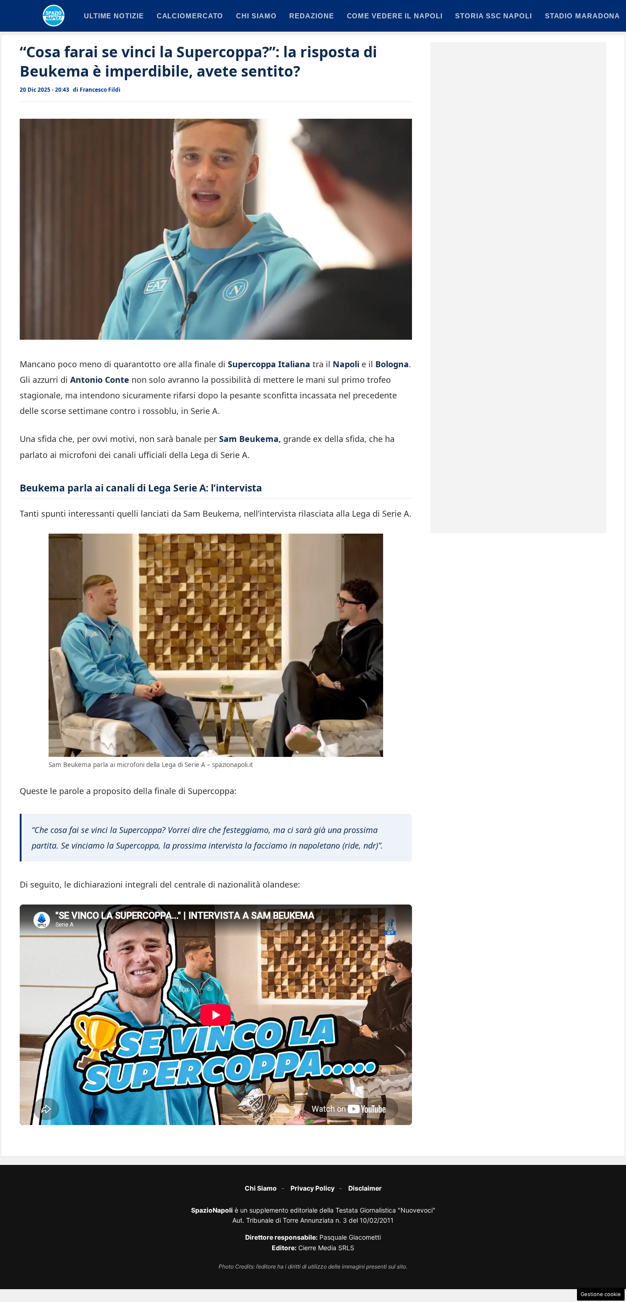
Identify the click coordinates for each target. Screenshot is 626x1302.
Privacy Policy (313, 1188)
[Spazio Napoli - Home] (54, 16)
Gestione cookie (601, 1294)
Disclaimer (365, 1188)
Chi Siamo (261, 1188)
